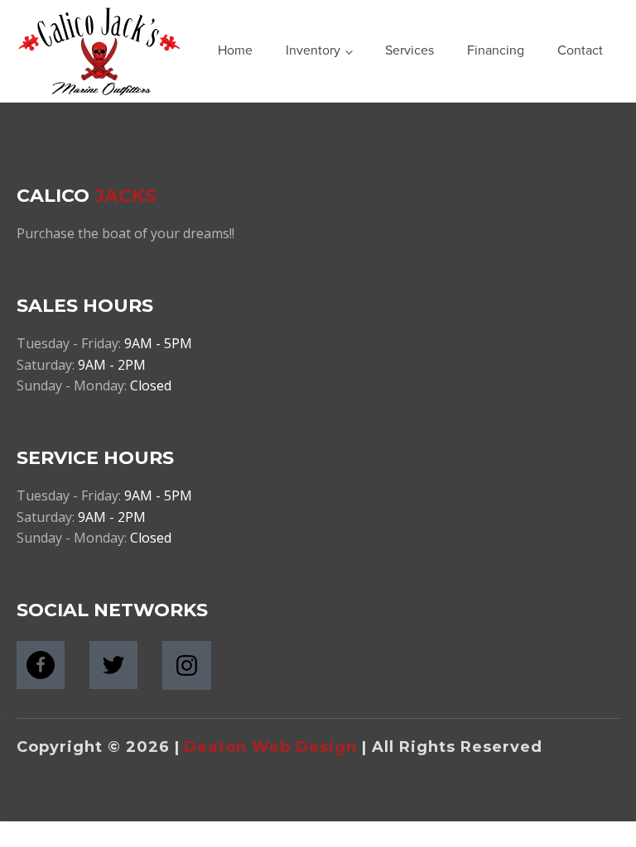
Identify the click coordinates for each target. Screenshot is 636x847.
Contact (580, 50)
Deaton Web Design (270, 747)
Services (409, 50)
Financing (495, 50)
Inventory (313, 50)
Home (235, 50)
